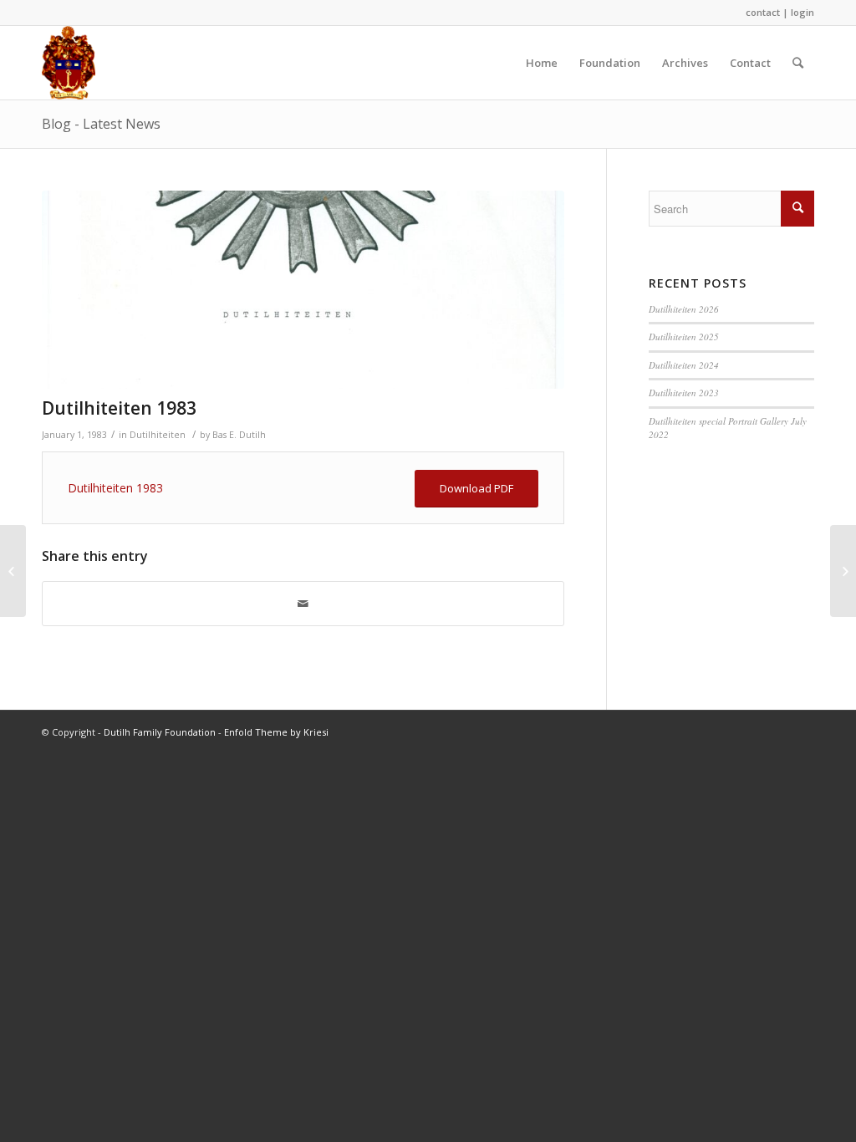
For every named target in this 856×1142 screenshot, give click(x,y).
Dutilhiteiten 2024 (684, 365)
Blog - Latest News (101, 124)
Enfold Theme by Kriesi (276, 732)
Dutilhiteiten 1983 (119, 408)
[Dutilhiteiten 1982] (13, 571)
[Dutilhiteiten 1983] (303, 290)
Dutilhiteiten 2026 (684, 309)
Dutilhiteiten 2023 (684, 392)
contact (763, 12)
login (802, 12)
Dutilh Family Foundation (160, 732)
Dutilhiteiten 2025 (684, 336)
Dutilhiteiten (158, 435)
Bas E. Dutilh (239, 435)
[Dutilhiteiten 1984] (843, 571)
